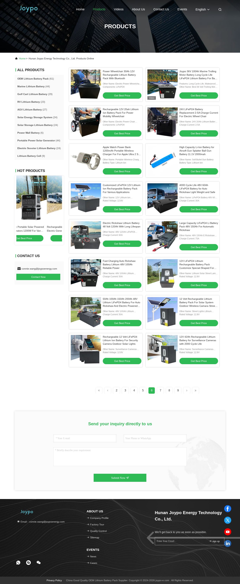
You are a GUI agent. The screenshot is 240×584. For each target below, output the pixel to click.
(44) (33, 86)
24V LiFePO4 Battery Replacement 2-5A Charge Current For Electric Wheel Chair (198, 113)
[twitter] (228, 520)
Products (99, 9)
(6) (30, 132)
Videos (119, 9)
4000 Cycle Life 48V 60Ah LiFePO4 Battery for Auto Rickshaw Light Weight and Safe (197, 188)
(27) (32, 109)
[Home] (29, 8)
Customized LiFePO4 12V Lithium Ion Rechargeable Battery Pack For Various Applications (121, 188)
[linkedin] (228, 543)
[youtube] (228, 532)
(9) (31, 156)
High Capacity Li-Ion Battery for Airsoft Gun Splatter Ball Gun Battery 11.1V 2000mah (196, 151)
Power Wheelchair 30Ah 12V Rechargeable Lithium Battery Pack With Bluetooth (119, 75)
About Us (138, 9)
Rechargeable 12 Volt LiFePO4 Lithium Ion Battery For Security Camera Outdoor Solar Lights (120, 340)
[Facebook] (228, 509)
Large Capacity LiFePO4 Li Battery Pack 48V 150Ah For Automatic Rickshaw (198, 226)
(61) (35, 78)
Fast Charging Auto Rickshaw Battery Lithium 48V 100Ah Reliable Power (119, 264)
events (182, 9)
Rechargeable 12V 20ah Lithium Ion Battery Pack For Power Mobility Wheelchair (121, 113)
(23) (31, 101)
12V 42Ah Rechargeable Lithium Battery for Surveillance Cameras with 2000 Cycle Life (197, 340)
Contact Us (161, 9)
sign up (216, 541)
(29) (35, 94)
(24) (37, 117)
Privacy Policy (54, 580)
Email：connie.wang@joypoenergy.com (42, 521)
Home (80, 9)
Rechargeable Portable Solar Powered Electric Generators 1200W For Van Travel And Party (37, 230)
